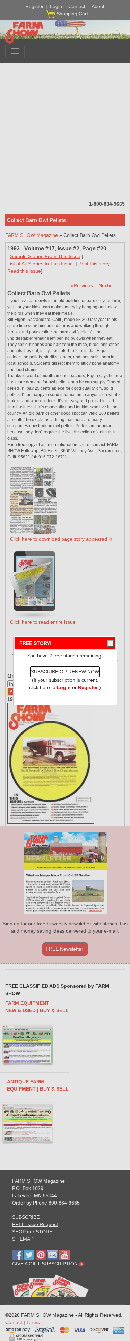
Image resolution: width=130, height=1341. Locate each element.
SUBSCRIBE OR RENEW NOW (65, 671)
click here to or (63, 687)
